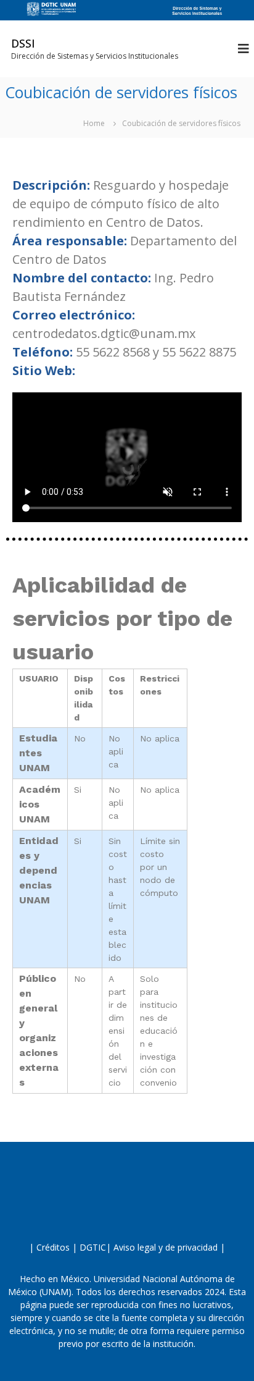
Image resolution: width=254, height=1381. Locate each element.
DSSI (23, 43)
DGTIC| (95, 1247)
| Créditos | (53, 1247)
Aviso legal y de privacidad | (168, 1247)
